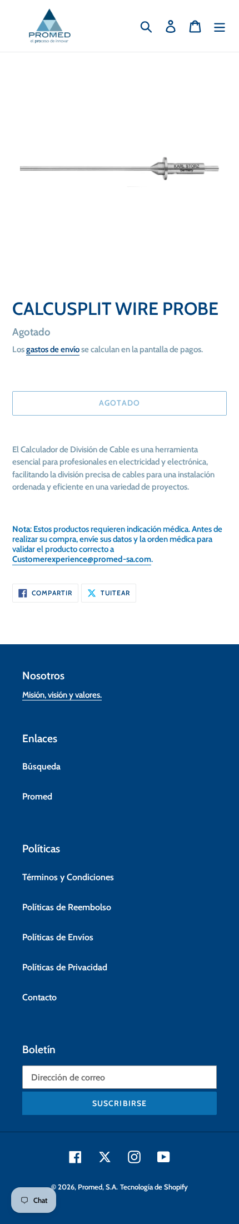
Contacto (39, 997)
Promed (37, 796)
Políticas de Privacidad (64, 967)
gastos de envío (52, 349)
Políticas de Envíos (57, 937)
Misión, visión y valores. (62, 695)
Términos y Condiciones (68, 877)
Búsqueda (41, 766)
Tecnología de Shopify (154, 1186)
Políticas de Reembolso (66, 907)
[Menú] (219, 25)
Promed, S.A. (98, 1186)
